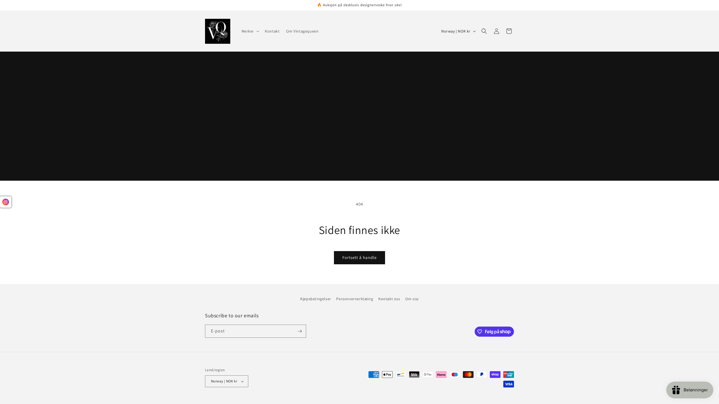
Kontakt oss (389, 298)
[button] (250, 31)
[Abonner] (299, 331)
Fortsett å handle (359, 257)
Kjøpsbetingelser (315, 298)
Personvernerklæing (354, 298)
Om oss (412, 298)
